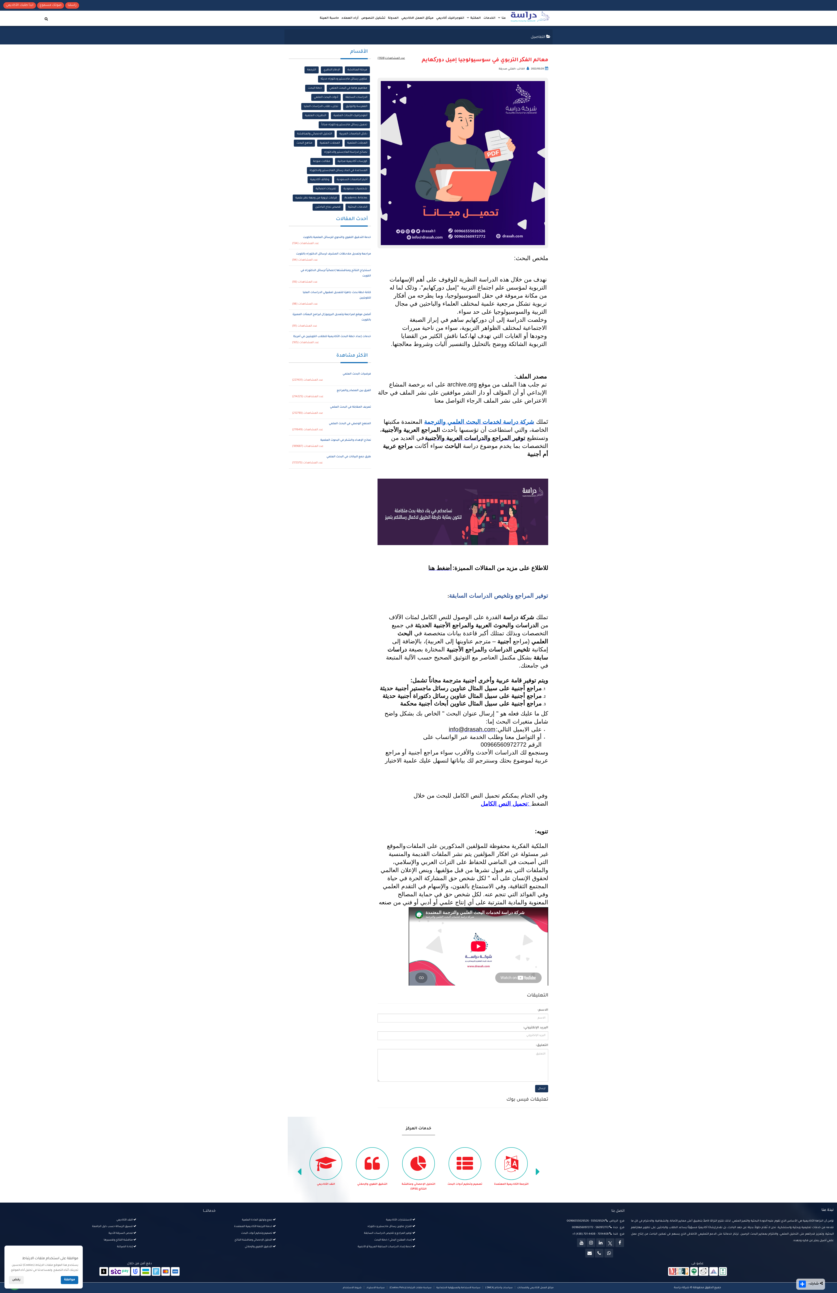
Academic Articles (355, 198)
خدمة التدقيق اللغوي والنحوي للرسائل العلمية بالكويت (337, 237)
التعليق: (542, 1045)
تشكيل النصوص (373, 18)
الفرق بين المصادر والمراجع (354, 390)
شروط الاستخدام (352, 1287)
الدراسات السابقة (356, 97)
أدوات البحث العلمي (326, 97)
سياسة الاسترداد (375, 1287)
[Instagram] (591, 1242)
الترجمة (311, 69)
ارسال (541, 1088)
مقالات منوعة (321, 161)
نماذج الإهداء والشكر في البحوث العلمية (345, 440)
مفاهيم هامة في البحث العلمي (348, 88)
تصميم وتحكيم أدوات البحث (511, 1184)
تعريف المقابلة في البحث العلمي (350, 407)
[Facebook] (619, 1242)
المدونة (393, 18)
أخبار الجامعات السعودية (352, 179)
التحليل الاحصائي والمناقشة (314, 134)
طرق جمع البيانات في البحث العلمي (349, 456)
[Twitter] (610, 1242)
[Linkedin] (600, 1242)
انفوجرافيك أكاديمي (450, 18)
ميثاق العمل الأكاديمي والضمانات (535, 1287)
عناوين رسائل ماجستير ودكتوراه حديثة (344, 79)
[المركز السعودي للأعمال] (713, 1271)
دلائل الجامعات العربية (353, 134)
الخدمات (489, 18)
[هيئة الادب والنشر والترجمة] (678, 1271)
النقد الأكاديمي (372, 1184)
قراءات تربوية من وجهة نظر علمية (316, 198)
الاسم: (543, 1010)
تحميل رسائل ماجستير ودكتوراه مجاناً (344, 124)
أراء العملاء (350, 18)
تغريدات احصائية (326, 188)
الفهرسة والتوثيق (356, 106)
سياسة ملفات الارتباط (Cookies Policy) (411, 1287)
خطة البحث (315, 88)
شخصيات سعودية (355, 188)
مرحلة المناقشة (357, 69)
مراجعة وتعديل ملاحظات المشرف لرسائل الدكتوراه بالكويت (333, 254)
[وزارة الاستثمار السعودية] (723, 1271)
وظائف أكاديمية (319, 179)
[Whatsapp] (608, 1253)
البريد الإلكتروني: (535, 1028)
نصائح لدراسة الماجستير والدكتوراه (345, 152)
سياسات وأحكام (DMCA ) (499, 1287)
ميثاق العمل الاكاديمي (417, 18)
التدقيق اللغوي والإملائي (419, 1184)
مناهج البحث (304, 143)
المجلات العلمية (357, 143)
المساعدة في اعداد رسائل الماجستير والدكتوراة (338, 170)
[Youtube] (581, 1242)
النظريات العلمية (315, 115)
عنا (503, 18)
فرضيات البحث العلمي (357, 374)
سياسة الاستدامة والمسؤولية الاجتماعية (458, 1287)
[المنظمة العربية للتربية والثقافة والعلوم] (694, 1271)
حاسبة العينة (329, 18)
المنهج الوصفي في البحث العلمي (350, 423)
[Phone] (599, 1253)
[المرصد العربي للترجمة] (703, 1271)
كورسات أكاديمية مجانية (352, 161)
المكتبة (475, 18)
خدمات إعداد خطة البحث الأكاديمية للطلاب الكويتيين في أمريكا (332, 336)
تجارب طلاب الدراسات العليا (321, 106)
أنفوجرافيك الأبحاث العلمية (350, 115)
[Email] (589, 1253)
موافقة (69, 1280)
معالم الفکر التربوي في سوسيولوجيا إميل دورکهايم (485, 60)
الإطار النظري (331, 69)
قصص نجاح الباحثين (328, 207)
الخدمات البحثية (357, 207)
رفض (16, 1280)
